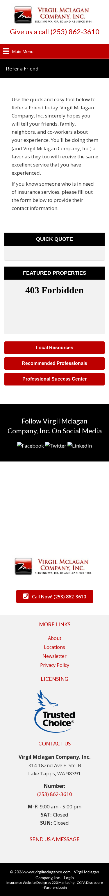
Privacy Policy (54, 665)
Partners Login (55, 887)
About (54, 638)
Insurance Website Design (26, 882)
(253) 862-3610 (54, 794)
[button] (54, 347)
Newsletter (54, 656)
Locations (54, 647)
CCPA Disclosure (90, 882)
